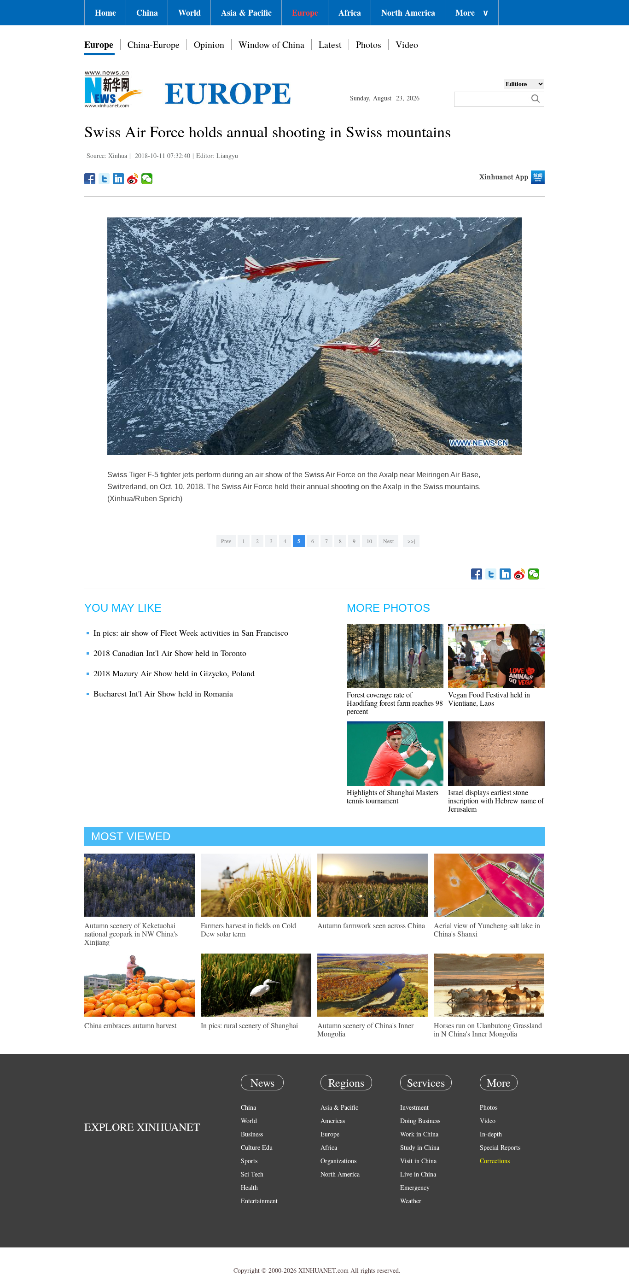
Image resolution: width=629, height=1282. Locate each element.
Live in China (418, 1174)
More (472, 12)
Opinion (209, 44)
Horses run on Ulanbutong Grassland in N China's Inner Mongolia (488, 1029)
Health (249, 1187)
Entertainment (259, 1200)
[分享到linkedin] (118, 178)
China (147, 12)
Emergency (415, 1187)
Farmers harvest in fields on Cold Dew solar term (248, 929)
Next (388, 540)
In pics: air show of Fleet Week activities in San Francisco (190, 632)
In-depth (491, 1134)
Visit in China (418, 1160)
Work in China (419, 1134)
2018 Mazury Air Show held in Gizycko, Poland (174, 673)
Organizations (338, 1160)
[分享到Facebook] (90, 178)
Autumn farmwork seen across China (371, 925)
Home (105, 12)
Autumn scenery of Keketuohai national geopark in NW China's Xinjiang (131, 933)
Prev (226, 540)
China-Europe (154, 44)
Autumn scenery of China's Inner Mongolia (365, 1029)
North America (408, 12)
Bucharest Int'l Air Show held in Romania (163, 693)
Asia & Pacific (246, 12)
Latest (330, 44)
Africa (349, 12)
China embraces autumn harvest (130, 1025)
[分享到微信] (147, 178)
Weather (410, 1200)
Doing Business (420, 1120)
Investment (414, 1107)
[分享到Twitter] (104, 178)
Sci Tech (252, 1174)
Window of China (271, 44)
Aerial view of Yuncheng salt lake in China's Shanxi (487, 929)
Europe (305, 12)
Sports (249, 1160)
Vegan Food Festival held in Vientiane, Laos (489, 699)
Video (407, 44)
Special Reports (500, 1147)
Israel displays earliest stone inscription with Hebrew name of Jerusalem (496, 800)
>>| (411, 540)
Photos (368, 44)
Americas (332, 1120)
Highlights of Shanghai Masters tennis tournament (392, 796)
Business (252, 1134)
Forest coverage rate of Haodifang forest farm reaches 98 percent (395, 703)
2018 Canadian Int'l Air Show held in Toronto (169, 652)
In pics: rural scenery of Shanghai (249, 1025)
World (189, 12)
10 (369, 540)
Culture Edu (257, 1147)
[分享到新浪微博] (133, 178)
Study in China (419, 1147)
